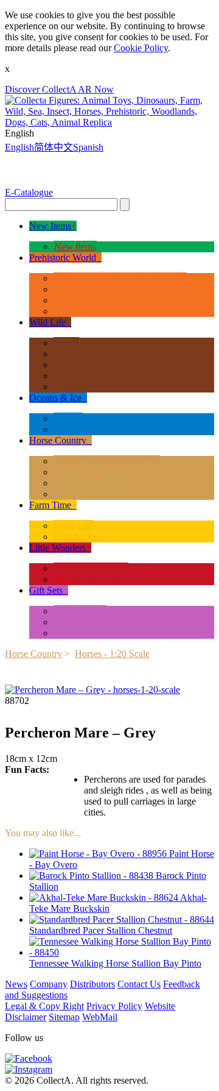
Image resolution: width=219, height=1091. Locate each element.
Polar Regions (81, 429)
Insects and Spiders (91, 568)
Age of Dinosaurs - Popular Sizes (118, 300)
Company (49, 984)
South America (82, 387)
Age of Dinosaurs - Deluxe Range (120, 278)
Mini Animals (80, 611)
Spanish (88, 147)
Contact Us (139, 984)
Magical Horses (84, 483)
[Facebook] (28, 1058)
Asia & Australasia (90, 354)
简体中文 (53, 147)
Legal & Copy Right (44, 1006)
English (19, 147)
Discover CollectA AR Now (59, 89)
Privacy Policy (114, 1006)
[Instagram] (28, 1069)
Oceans (68, 418)
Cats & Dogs (79, 536)
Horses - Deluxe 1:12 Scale (106, 461)
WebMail (99, 1017)
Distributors (92, 984)
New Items (75, 246)
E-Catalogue (29, 192)
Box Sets (71, 633)
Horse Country (33, 654)
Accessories (77, 622)
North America (82, 376)
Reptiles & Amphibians (99, 579)
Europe (68, 365)
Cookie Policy (141, 48)
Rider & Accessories (93, 494)
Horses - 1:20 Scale (91, 472)
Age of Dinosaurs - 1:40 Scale (112, 289)
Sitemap (64, 1017)
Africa (66, 343)
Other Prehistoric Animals (103, 311)
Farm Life (73, 526)
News (16, 984)
